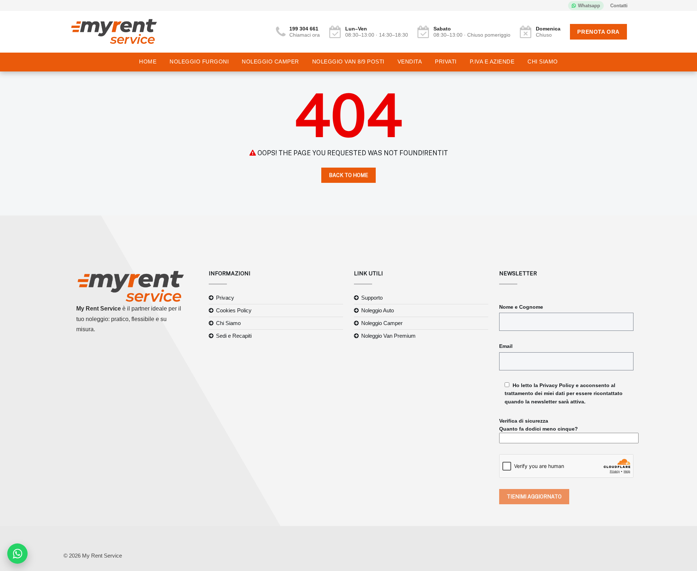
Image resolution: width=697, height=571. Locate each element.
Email (506, 346)
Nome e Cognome (521, 307)
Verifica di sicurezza (538, 425)
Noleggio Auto (377, 310)
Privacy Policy (556, 385)
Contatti (619, 5)
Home (147, 61)
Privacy (225, 298)
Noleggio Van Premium (388, 336)
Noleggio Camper (270, 61)
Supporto (372, 298)
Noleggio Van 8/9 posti (348, 61)
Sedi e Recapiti (234, 336)
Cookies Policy (234, 310)
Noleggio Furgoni (199, 61)
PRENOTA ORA (598, 32)
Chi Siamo (542, 61)
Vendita (410, 61)
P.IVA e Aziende (492, 61)
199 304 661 (303, 29)
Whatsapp (589, 5)
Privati (446, 61)
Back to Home (348, 175)
